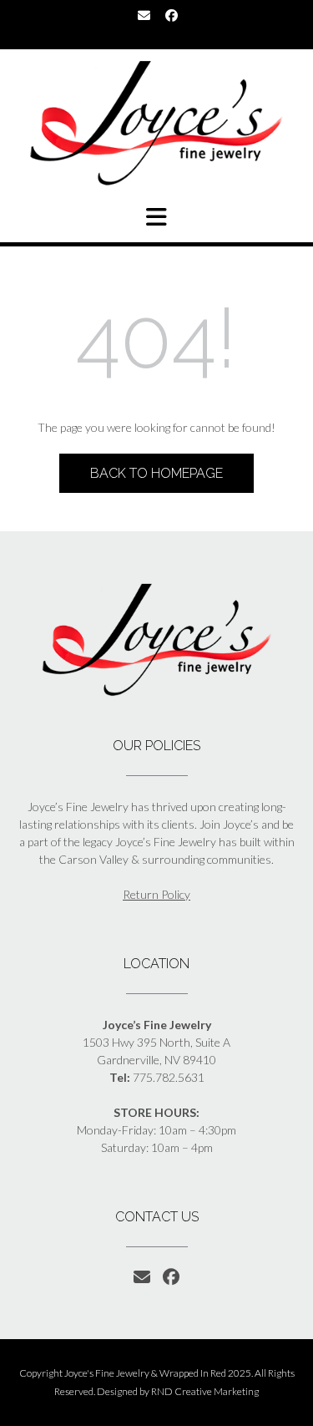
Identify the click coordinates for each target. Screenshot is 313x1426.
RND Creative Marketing (205, 1391)
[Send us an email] (144, 15)
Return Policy (156, 894)
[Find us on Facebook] (171, 15)
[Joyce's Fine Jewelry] (156, 123)
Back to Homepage (156, 473)
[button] (156, 217)
